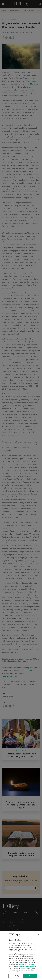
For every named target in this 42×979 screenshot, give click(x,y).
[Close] (39, 934)
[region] (21, 955)
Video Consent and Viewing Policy (25, 966)
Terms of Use (22, 964)
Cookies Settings (15, 976)
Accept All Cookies (30, 976)
